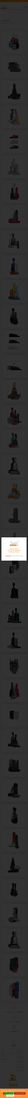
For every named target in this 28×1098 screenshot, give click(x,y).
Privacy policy (18, 1095)
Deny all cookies (20, 1093)
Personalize (10, 1095)
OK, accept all (8, 1093)
